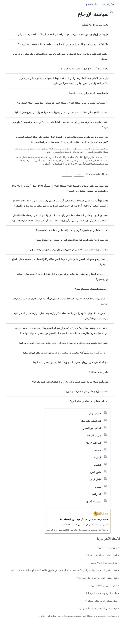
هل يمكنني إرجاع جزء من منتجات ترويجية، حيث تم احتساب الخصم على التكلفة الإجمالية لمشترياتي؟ (62, 34)
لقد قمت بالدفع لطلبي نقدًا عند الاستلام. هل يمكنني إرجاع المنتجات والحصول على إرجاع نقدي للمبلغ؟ (61, 112)
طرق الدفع (95, 472)
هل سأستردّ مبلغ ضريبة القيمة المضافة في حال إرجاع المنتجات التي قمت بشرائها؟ (70, 382)
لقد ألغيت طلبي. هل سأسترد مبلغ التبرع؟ (89, 401)
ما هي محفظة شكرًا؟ (98, 372)
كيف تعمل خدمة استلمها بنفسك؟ (101, 555)
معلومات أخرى (93, 501)
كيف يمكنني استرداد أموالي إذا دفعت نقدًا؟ (96, 578)
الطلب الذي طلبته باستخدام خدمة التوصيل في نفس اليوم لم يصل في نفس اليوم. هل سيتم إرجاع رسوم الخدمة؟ (60, 56)
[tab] (60, 25)
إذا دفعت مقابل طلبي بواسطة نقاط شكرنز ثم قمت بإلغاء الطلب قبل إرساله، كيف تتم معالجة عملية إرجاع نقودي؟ (62, 276)
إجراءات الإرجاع (93, 443)
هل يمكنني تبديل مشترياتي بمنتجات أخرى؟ (88, 93)
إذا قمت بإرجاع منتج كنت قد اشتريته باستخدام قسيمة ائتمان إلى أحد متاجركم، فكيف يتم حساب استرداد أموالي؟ (60, 301)
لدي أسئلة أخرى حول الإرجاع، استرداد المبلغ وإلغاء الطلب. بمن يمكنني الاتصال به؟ (70, 362)
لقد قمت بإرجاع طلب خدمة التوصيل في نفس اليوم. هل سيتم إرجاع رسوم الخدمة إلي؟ (68, 250)
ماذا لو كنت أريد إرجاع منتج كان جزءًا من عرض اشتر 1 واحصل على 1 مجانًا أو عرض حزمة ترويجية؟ (63, 44)
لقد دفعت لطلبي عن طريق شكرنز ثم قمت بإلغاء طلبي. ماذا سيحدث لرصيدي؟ (72, 230)
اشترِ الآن (96, 494)
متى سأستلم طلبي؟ (107, 548)
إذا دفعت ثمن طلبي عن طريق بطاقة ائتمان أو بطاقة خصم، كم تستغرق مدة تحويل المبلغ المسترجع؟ (62, 103)
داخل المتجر (95, 479)
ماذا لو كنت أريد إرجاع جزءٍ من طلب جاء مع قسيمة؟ (84, 69)
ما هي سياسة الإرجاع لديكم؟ (95, 25)
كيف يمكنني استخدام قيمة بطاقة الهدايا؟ (97, 608)
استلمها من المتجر (92, 428)
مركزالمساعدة (108, 4)
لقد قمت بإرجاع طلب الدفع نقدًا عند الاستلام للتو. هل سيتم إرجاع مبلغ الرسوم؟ (72, 240)
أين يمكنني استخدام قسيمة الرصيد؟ (91, 289)
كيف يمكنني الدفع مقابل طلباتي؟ (101, 601)
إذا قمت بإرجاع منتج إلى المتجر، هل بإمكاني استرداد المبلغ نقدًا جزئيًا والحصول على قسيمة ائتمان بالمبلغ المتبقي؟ (60, 262)
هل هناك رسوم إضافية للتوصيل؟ (101, 593)
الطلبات (97, 457)
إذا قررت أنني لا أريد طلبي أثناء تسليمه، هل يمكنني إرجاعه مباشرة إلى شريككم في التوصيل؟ (65, 353)
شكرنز (97, 487)
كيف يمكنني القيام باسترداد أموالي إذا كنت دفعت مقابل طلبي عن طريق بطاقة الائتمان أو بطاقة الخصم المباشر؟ (63, 570)
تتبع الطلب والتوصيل (91, 421)
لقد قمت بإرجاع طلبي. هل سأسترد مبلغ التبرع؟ (86, 391)
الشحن (97, 465)
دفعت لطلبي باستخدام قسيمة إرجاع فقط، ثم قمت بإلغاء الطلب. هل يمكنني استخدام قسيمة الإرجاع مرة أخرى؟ (60, 124)
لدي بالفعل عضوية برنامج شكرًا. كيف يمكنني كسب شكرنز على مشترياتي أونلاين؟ (78, 616)
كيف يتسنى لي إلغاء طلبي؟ (104, 586)
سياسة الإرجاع (92, 4)
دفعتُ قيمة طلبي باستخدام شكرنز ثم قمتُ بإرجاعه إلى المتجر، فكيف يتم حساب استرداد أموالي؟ (63, 343)
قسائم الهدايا (95, 413)
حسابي (97, 450)
